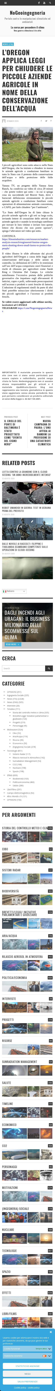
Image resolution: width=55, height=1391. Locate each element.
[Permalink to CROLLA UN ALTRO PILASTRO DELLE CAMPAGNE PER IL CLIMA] (46, 1154)
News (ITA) (8, 44)
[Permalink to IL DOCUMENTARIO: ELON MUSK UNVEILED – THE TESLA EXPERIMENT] (46, 1322)
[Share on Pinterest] (51, 120)
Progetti (16, 722)
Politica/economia (21, 782)
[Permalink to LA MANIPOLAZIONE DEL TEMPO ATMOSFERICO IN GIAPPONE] (34, 837)
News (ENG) (12, 702)
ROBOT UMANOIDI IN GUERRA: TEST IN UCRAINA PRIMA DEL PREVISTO (26, 509)
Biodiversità (18, 778)
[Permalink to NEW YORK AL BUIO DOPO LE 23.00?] (34, 1133)
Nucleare (17, 768)
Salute (15, 785)
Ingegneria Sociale (15, 695)
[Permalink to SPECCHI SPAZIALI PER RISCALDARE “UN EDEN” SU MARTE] (34, 1259)
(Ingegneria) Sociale (22, 747)
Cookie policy (20, 1387)
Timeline (11, 709)
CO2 (15, 764)
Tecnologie (12, 750)
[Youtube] (44, 3)
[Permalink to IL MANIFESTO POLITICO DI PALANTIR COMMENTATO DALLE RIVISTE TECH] (46, 1217)
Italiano (10, 591)
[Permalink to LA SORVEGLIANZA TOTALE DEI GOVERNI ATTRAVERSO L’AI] (34, 1217)
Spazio (16, 771)
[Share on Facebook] (41, 120)
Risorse (16, 740)
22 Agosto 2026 (8, 478)
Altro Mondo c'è (14, 796)
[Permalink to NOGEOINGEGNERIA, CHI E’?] (14, 1007)
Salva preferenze (28, 1381)
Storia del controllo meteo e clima (28, 712)
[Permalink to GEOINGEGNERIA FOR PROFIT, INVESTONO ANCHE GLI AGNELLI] (46, 1133)
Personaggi (18, 725)
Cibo (15, 733)
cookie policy (33, 1387)
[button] (50, 1332)
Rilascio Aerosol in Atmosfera (26, 757)
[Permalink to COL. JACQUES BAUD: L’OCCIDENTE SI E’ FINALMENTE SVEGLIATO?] (34, 1007)
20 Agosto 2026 (8, 553)
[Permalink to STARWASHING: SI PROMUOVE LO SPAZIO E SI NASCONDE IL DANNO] (46, 1280)
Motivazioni (12, 729)
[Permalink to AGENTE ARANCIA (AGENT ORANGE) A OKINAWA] (14, 1091)
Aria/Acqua (18, 736)
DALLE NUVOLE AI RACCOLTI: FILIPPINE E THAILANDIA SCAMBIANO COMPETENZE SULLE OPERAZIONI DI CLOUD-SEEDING (25, 547)
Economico (18, 743)
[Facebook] (39, 3)
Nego (28, 1373)
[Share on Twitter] (46, 120)
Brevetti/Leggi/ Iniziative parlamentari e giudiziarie (19, 913)
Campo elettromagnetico (18, 793)
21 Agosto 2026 (8, 514)
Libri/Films (11, 789)
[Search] (5, 3)
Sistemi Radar (19, 754)
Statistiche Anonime (27, 1366)
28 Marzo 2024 (12, 121)
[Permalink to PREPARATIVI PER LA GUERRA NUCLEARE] (14, 1238)
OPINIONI (11, 692)
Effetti (9, 775)
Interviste (11, 705)
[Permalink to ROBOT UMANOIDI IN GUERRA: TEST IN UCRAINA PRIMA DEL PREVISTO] (27, 529)
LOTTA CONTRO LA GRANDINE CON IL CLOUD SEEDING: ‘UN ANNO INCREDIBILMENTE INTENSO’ (26, 473)
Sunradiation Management (25, 761)
